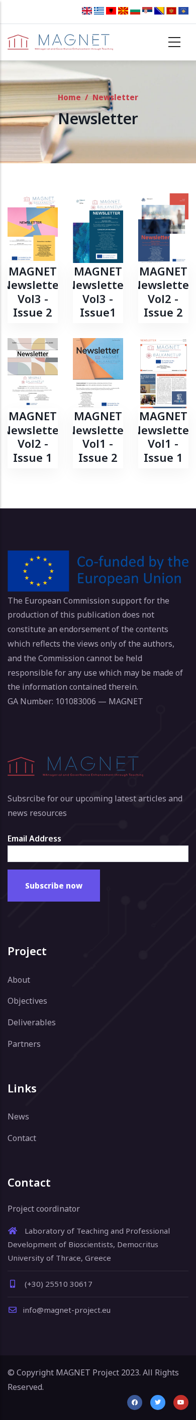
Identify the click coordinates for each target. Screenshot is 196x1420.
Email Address (34, 838)
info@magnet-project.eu (67, 1310)
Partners (24, 1043)
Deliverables (32, 1022)
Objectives (27, 1000)
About (19, 979)
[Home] (60, 42)
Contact (22, 1138)
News (18, 1116)
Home (69, 97)
